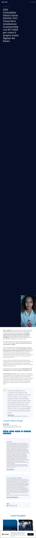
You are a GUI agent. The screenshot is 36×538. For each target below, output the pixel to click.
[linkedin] (12, 505)
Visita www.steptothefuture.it (12, 497)
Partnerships (12, 431)
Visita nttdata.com (10, 469)
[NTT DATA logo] (4, 2)
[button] (31, 2)
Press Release (6, 431)
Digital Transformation (7, 433)
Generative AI (18, 431)
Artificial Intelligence (27, 431)
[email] (7, 505)
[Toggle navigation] (35, 2)
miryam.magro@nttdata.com (9, 426)
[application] (18, 534)
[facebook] (9, 505)
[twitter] (14, 505)
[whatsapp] (16, 505)
